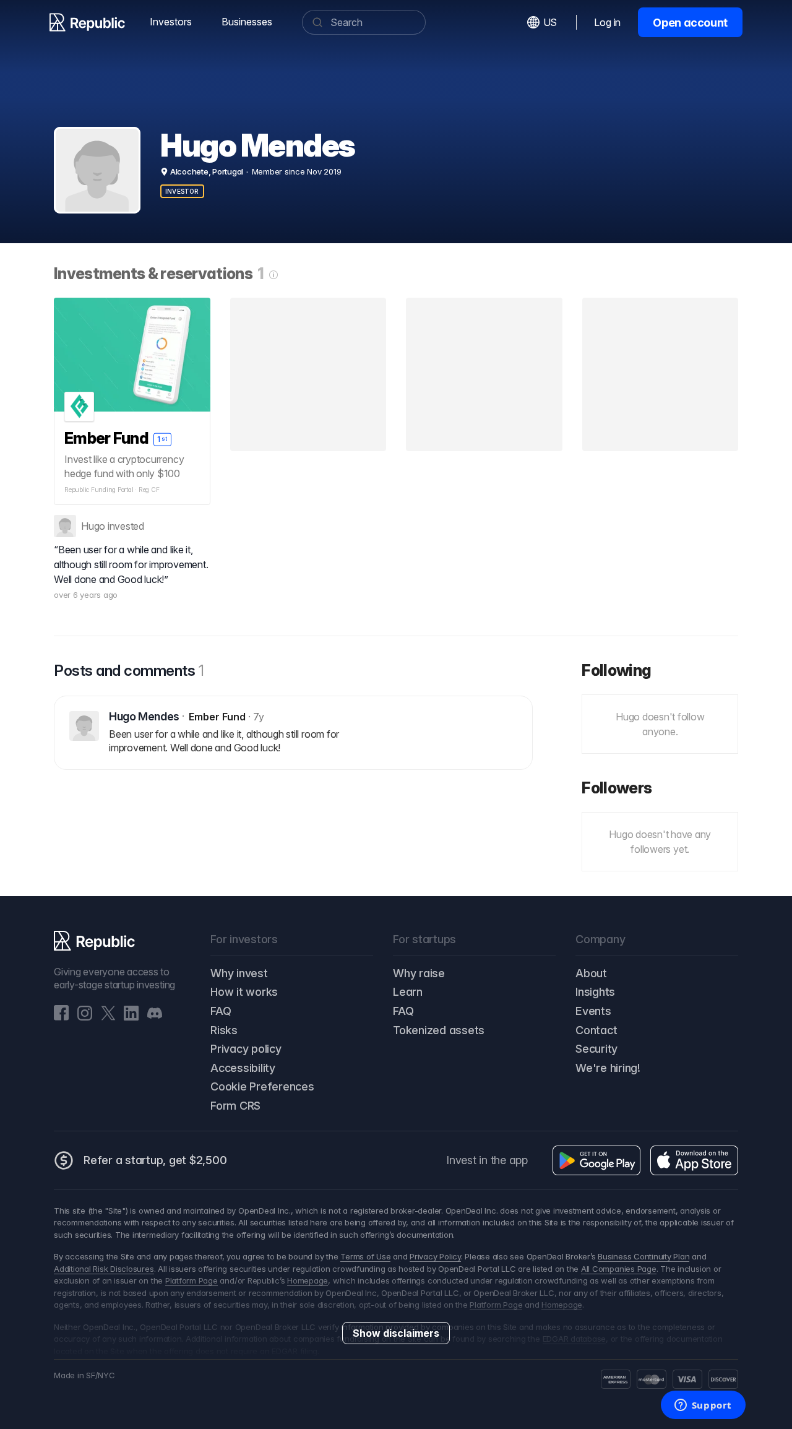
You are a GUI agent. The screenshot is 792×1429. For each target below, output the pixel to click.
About (591, 973)
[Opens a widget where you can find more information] (703, 1406)
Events (593, 1010)
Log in (607, 22)
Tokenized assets (438, 1030)
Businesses (247, 21)
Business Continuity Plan (643, 1256)
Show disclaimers (396, 1333)
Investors (171, 21)
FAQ (220, 1010)
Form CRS (235, 1105)
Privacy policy (246, 1048)
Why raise (419, 973)
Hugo (93, 526)
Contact (596, 1030)
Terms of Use (365, 1256)
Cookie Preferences (262, 1086)
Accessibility (242, 1067)
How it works (244, 991)
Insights (595, 991)
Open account (690, 22)
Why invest (239, 973)
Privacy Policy (435, 1256)
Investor (182, 191)
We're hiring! (607, 1067)
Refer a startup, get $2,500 (155, 1160)
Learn (408, 991)
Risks (224, 1030)
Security (596, 1048)
